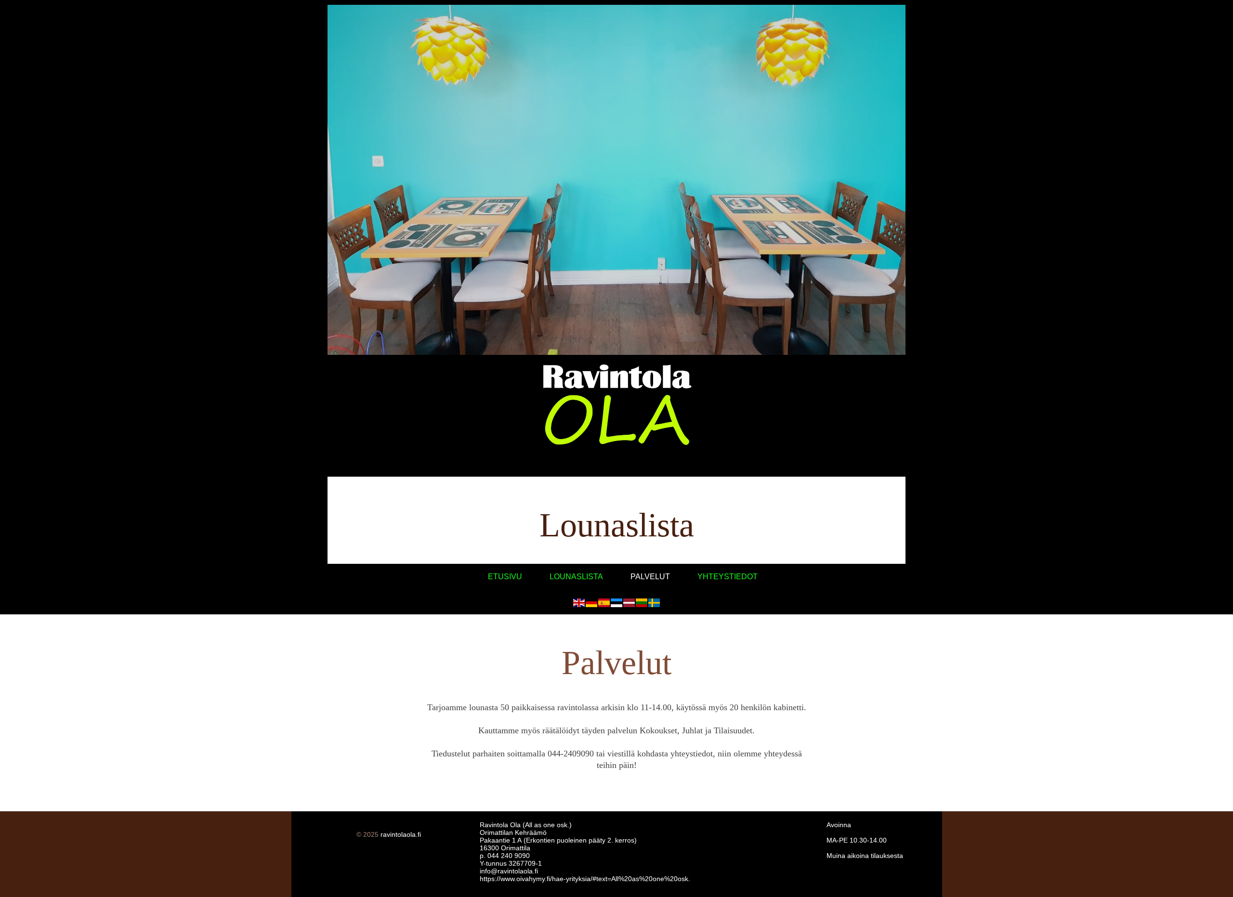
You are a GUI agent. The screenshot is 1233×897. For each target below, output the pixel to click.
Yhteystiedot (727, 576)
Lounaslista (576, 576)
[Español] (604, 603)
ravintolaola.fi (400, 834)
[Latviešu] (629, 603)
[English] (579, 603)
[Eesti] (616, 603)
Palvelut (650, 576)
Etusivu (505, 576)
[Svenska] (654, 603)
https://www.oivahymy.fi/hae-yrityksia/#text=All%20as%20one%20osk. (585, 879)
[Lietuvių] (641, 603)
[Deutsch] (591, 603)
